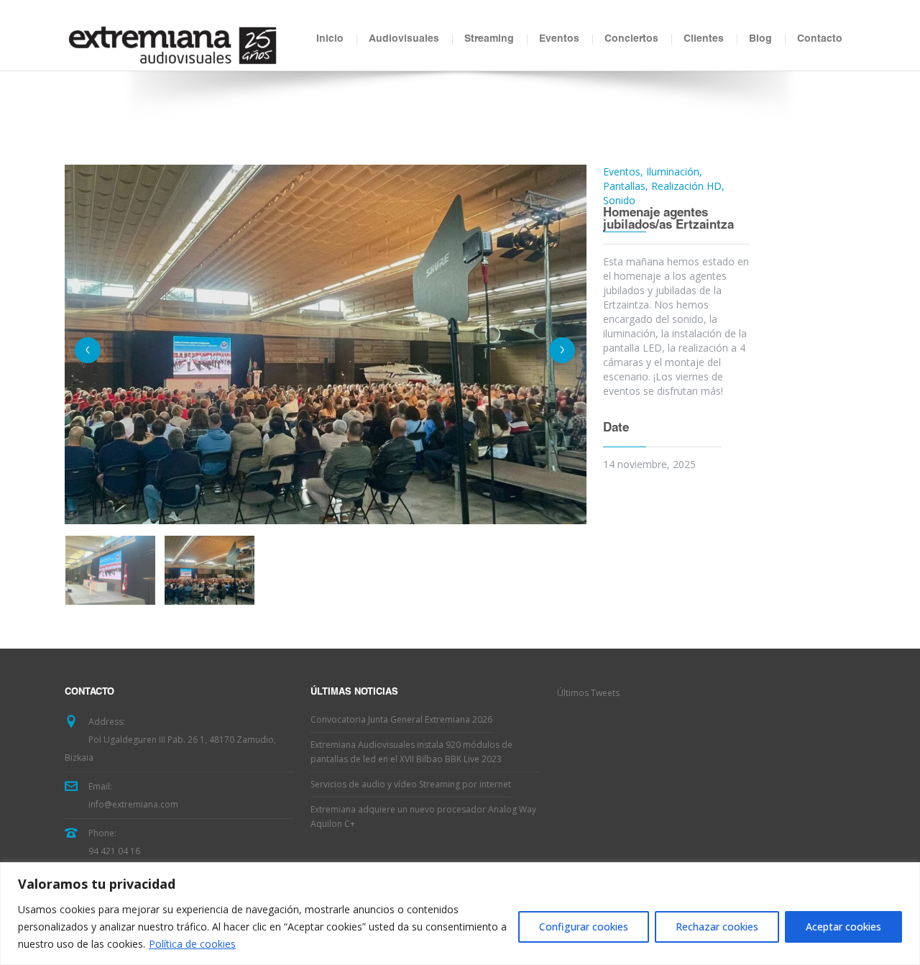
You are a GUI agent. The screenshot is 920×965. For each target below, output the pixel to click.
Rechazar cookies (717, 926)
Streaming (489, 40)
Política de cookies (192, 944)
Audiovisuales (404, 40)
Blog (760, 40)
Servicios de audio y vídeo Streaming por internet (410, 784)
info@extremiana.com (133, 804)
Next (562, 350)
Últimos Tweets (588, 693)
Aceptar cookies (843, 926)
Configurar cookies (583, 926)
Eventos (559, 40)
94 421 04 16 (114, 851)
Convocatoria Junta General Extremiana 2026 (401, 719)
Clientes (704, 40)
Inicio (330, 40)
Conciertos (631, 40)
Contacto (819, 40)
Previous (88, 350)
